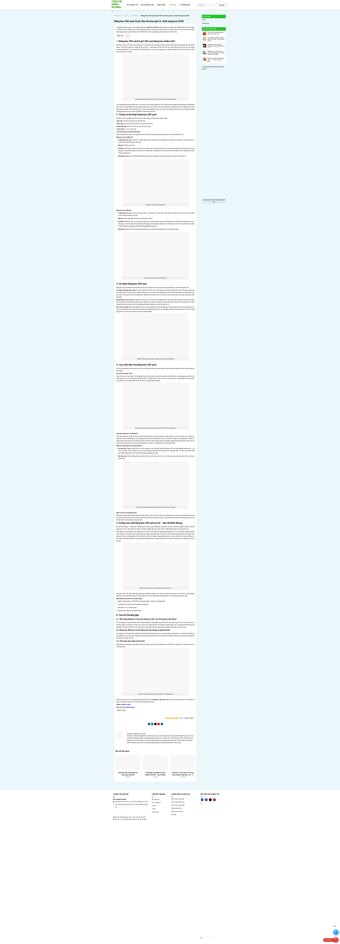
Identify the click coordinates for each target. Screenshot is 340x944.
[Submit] (212, 5)
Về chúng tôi (132, 5)
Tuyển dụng (185, 5)
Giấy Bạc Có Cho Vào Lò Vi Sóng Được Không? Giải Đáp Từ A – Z (216, 46)
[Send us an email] (210, 799)
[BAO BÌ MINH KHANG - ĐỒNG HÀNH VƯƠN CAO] (118, 5)
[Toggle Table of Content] (126, 35)
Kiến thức (135, 16)
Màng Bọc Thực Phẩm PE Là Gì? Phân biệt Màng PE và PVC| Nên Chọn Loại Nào (216, 53)
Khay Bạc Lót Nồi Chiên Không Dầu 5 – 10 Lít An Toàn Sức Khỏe (216, 60)
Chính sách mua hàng (177, 799)
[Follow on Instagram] (206, 799)
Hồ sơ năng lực (147, 5)
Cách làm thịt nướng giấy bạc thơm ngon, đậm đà (216, 33)
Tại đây (145, 804)
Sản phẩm (161, 5)
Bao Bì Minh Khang (128, 707)
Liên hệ (221, 5)
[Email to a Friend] (155, 724)
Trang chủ (117, 16)
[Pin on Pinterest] (158, 724)
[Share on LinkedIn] (161, 724)
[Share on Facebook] (149, 724)
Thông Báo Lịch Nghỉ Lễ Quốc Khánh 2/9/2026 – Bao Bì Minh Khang (216, 39)
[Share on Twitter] (152, 724)
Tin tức (172, 5)
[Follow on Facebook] (202, 799)
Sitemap (173, 814)
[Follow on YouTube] (214, 799)
